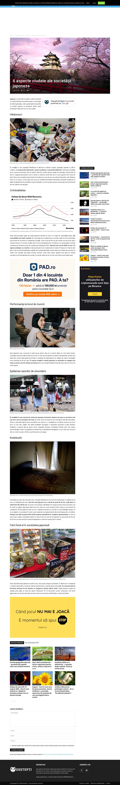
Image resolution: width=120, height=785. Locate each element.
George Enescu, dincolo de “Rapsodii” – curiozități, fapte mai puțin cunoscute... (100, 202)
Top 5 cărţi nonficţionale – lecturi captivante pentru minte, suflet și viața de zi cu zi (42, 665)
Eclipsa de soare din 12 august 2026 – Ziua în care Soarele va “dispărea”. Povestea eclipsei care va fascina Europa (19, 691)
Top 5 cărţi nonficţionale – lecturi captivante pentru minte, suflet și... (100, 184)
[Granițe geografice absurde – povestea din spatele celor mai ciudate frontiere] (20, 654)
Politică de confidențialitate (97, 783)
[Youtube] (86, 770)
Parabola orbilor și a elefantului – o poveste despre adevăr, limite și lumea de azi (63, 665)
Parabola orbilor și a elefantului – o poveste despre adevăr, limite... (98, 211)
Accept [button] (101, 3)
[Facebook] (81, 770)
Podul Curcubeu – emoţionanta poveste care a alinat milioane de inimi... (100, 220)
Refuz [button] (88, 3)
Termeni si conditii (84, 783)
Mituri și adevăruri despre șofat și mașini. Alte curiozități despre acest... (99, 248)
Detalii (94, 3)
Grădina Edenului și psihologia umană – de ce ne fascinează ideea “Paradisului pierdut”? (64, 690)
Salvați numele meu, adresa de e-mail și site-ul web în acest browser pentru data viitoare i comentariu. (43, 745)
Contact (108, 783)
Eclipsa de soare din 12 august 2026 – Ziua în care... (100, 229)
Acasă (11, 35)
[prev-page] (11, 701)
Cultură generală (19, 35)
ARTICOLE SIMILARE (17, 642)
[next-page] (14, 701)
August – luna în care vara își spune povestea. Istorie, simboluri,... (100, 257)
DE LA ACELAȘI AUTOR (32, 642)
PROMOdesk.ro (68, 777)
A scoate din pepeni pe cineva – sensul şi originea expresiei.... (100, 193)
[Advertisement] (60, 21)
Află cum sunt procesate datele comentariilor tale (58, 754)
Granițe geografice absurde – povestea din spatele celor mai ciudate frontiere (20, 664)
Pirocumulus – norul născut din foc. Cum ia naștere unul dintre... (100, 239)
